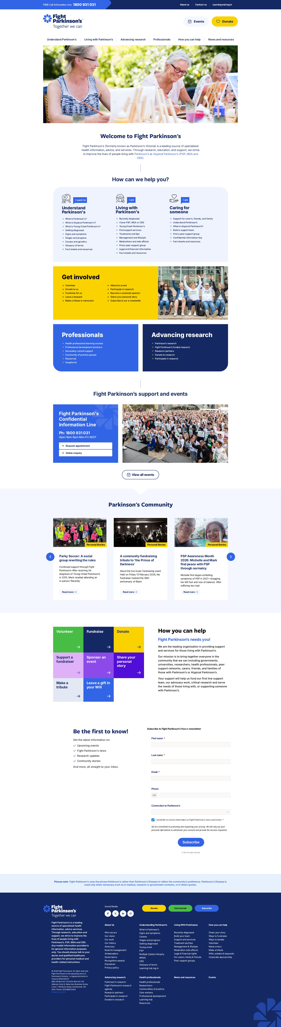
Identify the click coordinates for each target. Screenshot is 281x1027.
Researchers (145, 985)
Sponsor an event (96, 659)
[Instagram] (130, 913)
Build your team (182, 936)
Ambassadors (111, 953)
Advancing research (115, 977)
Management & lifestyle (186, 946)
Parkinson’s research (115, 982)
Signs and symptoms (149, 933)
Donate (123, 631)
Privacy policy (112, 967)
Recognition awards (115, 960)
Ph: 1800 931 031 (74, 433)
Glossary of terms (148, 964)
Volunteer (64, 631)
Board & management (115, 950)
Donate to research (114, 999)
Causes (143, 936)
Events (212, 977)
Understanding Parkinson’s (153, 924)
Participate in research (116, 996)
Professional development (152, 996)
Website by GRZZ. (59, 992)
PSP (141, 950)
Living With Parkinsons (186, 924)
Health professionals (150, 977)
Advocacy (110, 946)
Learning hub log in (222, 4)
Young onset (145, 947)
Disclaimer (110, 964)
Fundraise (95, 631)
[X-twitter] (115, 913)
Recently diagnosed (184, 932)
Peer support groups (184, 960)
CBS (141, 961)
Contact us (201, 4)
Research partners (114, 992)
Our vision (110, 936)
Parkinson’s (141, 153)
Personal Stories (96, 544)
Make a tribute (62, 685)
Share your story (217, 932)
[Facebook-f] (108, 913)
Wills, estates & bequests (221, 953)
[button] (50, 557)
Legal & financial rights (185, 953)
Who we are (111, 932)
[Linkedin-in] (123, 913)
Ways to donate (216, 939)
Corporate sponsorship (220, 957)
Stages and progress (149, 940)
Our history (110, 943)
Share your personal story (126, 661)
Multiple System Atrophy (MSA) (151, 956)
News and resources (184, 977)
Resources (144, 1003)
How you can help (218, 924)
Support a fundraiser (65, 659)
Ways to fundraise (218, 936)
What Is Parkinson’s (149, 929)
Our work (109, 939)
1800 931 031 (84, 4)
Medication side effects (186, 950)
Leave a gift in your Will (98, 685)
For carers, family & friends (187, 957)
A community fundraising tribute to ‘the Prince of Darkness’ (138, 560)
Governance (111, 957)
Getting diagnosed (148, 943)
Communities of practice (151, 989)
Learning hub (146, 999)
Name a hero (215, 946)
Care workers (146, 992)
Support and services (185, 939)
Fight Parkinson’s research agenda (118, 987)
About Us (109, 924)
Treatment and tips (183, 943)
